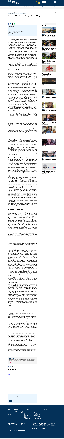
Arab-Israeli (13, 13)
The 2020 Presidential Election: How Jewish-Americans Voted (48, 172)
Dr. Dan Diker (43, 75)
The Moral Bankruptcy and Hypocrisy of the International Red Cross (49, 49)
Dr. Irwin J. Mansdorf (44, 63)
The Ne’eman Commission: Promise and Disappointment (16, 31)
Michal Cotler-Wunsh (45, 112)
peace (21, 13)
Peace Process (17, 12)
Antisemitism (43, 170)
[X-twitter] (10, 430)
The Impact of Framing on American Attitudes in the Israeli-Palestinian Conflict (48, 61)
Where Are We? (11, 33)
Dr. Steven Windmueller (45, 124)
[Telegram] (16, 430)
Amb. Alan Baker (44, 50)
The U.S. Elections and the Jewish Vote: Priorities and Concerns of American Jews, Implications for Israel (49, 98)
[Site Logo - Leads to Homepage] (14, 2)
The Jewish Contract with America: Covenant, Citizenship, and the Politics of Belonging (49, 36)
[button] (8, 24)
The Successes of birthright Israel (13, 32)
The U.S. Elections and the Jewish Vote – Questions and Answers (49, 160)
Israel (9, 12)
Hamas (43, 47)
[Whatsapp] (24, 430)
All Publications (11, 362)
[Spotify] (22, 430)
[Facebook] (8, 430)
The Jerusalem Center (45, 161)
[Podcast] (20, 430)
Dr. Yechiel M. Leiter (48, 75)
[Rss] (18, 430)
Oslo (18, 13)
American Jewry (9, 13)
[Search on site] (55, 2)
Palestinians (12, 12)
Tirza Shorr (49, 63)
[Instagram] (14, 430)
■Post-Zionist (24, 13)
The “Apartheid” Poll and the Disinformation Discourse (47, 74)
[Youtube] (12, 430)
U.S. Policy (22, 12)
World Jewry (27, 12)
